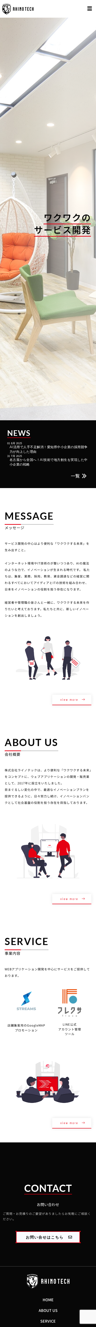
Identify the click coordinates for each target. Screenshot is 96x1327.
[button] (90, 8)
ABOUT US (48, 1310)
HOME (48, 1299)
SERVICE (48, 1321)
